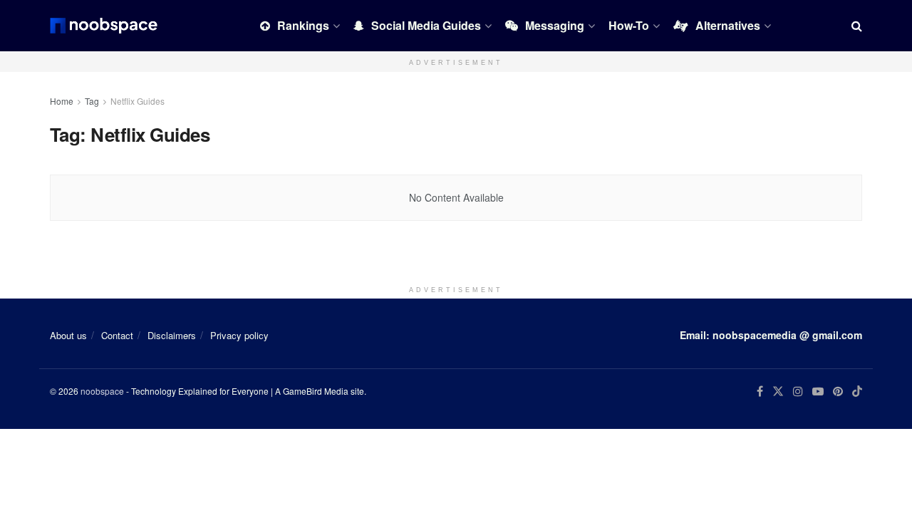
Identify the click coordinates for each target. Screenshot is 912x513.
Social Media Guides (426, 25)
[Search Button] (856, 25)
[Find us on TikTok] (857, 392)
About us (68, 335)
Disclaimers (171, 335)
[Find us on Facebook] (760, 391)
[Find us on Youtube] (818, 391)
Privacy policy (239, 335)
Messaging (554, 25)
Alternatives (727, 25)
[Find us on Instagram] (798, 391)
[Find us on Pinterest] (838, 391)
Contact (117, 335)
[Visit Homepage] (104, 25)
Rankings (303, 25)
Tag (92, 101)
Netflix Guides (137, 101)
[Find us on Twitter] (778, 391)
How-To (628, 25)
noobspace (102, 391)
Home (61, 101)
